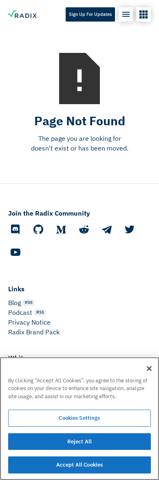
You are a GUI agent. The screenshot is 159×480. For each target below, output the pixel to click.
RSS (29, 302)
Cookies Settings (79, 418)
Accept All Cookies (79, 464)
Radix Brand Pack (34, 332)
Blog (14, 303)
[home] (22, 14)
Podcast (20, 312)
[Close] (149, 368)
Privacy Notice (29, 322)
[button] (126, 14)
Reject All (79, 441)
